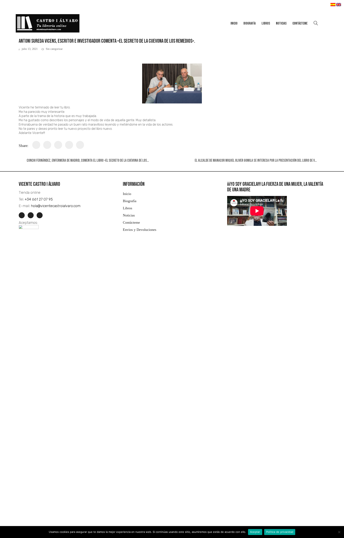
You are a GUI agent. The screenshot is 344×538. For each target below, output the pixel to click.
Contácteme (131, 222)
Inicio (127, 194)
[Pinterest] (69, 145)
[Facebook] (36, 145)
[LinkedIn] (40, 215)
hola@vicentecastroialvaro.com (55, 206)
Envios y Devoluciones (139, 230)
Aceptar (255, 531)
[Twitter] (47, 145)
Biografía (129, 201)
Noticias (129, 215)
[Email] (80, 145)
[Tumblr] (58, 145)
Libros (127, 208)
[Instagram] (22, 215)
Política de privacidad (279, 531)
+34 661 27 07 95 (39, 199)
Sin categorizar (54, 48)
